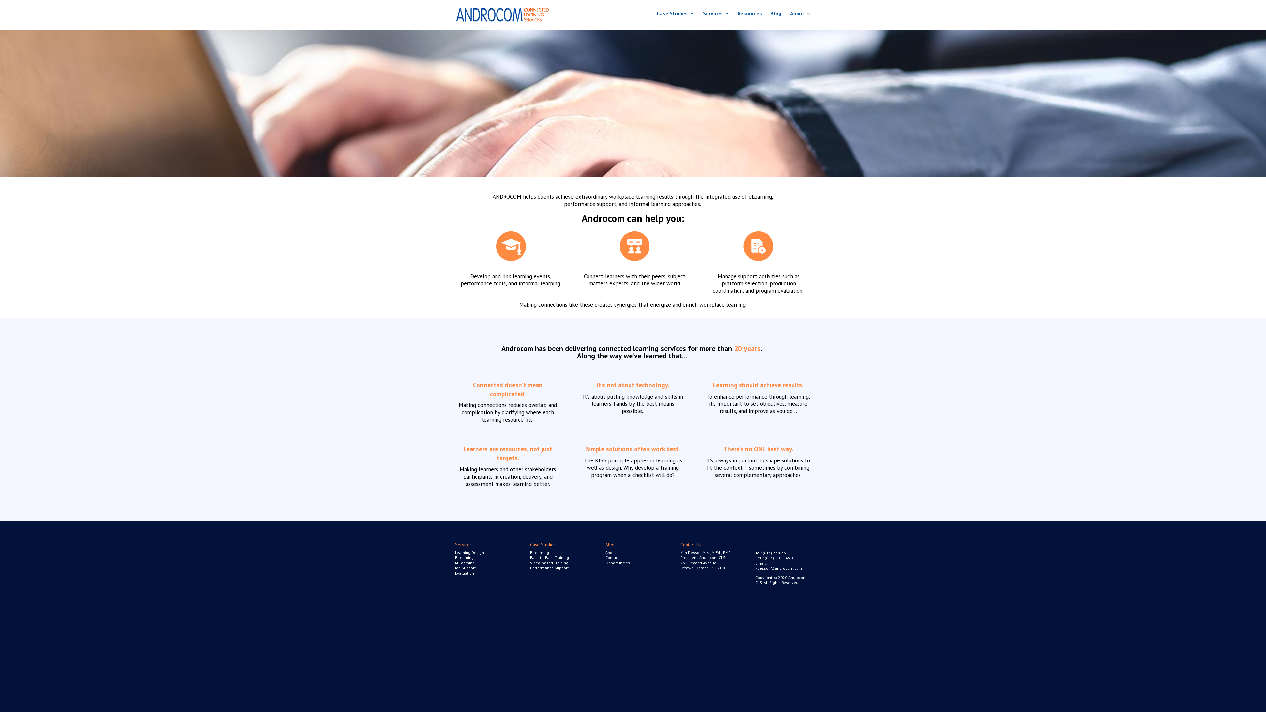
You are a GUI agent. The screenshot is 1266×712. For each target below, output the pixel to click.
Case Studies (672, 13)
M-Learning (465, 562)
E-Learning (464, 557)
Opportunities (617, 562)
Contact (612, 557)
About (797, 13)
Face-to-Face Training (549, 557)
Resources (750, 13)
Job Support (465, 567)
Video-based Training (549, 562)
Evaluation (464, 573)
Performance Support (549, 567)
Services (713, 13)
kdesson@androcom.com (778, 568)
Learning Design (469, 552)
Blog (775, 13)
